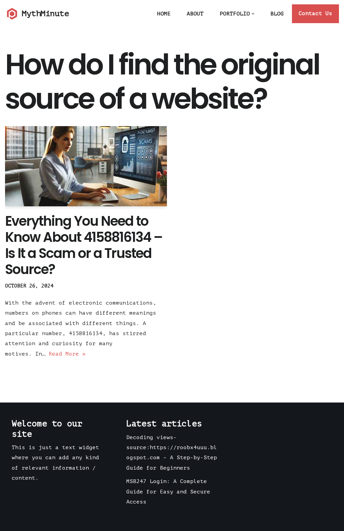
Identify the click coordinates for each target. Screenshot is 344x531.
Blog (277, 14)
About (195, 14)
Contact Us (315, 13)
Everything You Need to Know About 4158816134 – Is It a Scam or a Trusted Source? (83, 245)
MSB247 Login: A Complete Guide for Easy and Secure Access (168, 491)
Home (164, 14)
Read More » (67, 354)
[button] (253, 13)
